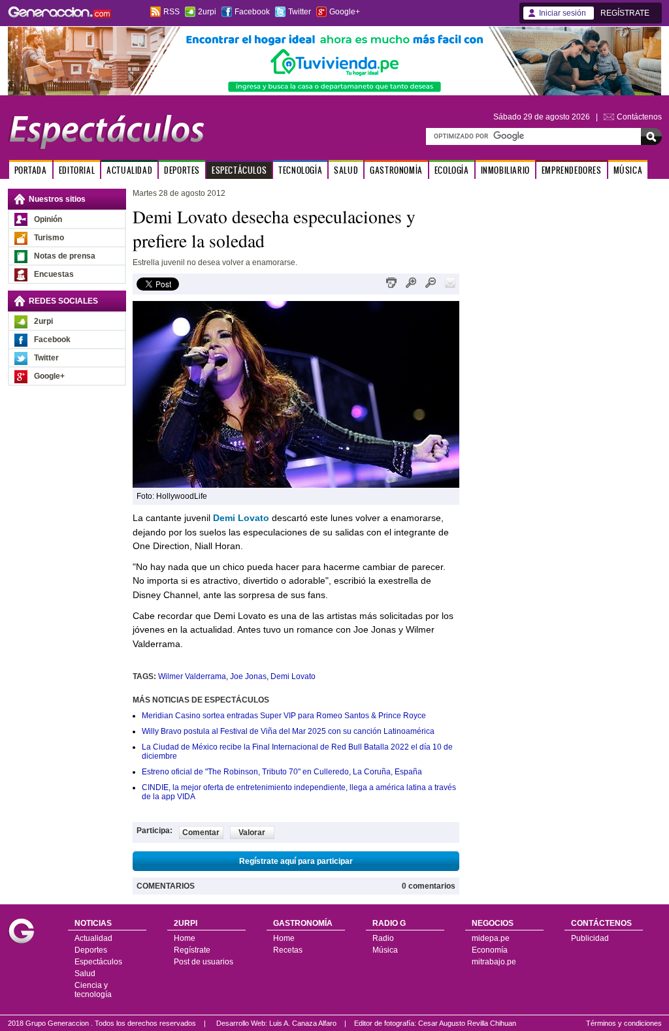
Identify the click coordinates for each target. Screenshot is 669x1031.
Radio (383, 938)
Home (184, 938)
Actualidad (93, 938)
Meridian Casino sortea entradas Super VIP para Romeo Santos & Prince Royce (284, 715)
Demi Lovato (293, 676)
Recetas (287, 950)
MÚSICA (628, 170)
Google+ (344, 11)
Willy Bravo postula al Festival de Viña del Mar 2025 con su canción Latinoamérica (288, 731)
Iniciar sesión (562, 13)
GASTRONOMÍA (396, 170)
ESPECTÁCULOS (239, 170)
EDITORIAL (77, 170)
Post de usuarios (203, 961)
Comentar (201, 832)
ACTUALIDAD (129, 170)
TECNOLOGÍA (300, 170)
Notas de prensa (64, 256)
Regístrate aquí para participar (296, 861)
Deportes (90, 950)
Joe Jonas (248, 676)
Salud (84, 973)
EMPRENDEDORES (572, 170)
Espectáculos (98, 961)
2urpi (207, 11)
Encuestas (54, 274)
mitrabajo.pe (494, 961)
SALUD (346, 170)
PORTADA (30, 170)
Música (385, 950)
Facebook (252, 11)
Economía (490, 950)
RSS (171, 11)
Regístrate (192, 950)
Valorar (251, 832)
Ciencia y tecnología (93, 990)
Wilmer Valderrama (192, 676)
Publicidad (590, 938)
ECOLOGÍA (451, 170)
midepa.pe (491, 938)
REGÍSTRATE (624, 13)
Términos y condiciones (624, 1023)
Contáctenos (639, 116)
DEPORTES (182, 170)
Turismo (49, 237)
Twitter (299, 11)
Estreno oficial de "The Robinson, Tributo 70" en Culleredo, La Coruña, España (282, 771)
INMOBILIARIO (505, 170)
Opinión (48, 219)
